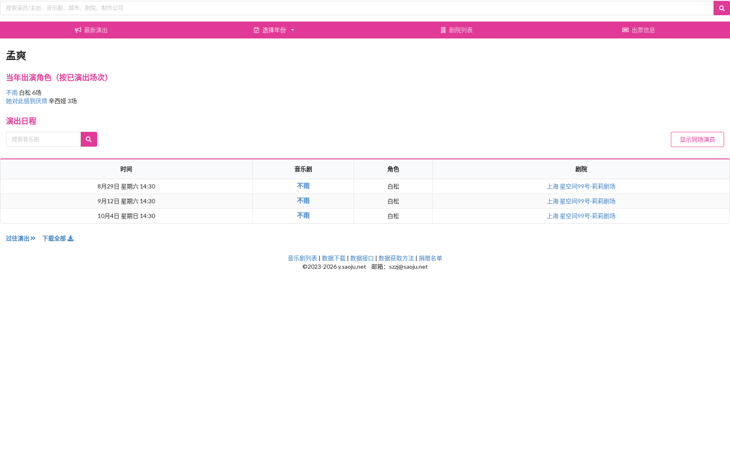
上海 (553, 186)
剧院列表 (461, 29)
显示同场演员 (697, 139)
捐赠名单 (430, 258)
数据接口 (362, 258)
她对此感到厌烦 (27, 100)
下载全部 (54, 238)
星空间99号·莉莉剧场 (588, 186)
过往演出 (18, 238)
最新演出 (96, 29)
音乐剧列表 (302, 258)
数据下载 (334, 258)
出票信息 (643, 29)
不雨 (12, 92)
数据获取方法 (396, 258)
